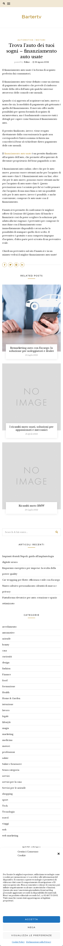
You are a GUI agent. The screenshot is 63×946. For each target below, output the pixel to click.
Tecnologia (8, 811)
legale (5, 716)
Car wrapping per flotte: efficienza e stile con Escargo (31, 580)
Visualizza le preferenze (31, 935)
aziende (6, 638)
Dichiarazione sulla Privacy (38, 942)
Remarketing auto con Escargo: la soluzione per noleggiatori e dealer (31, 349)
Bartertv (31, 17)
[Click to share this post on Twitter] (10, 264)
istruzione (7, 704)
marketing (7, 734)
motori (40, 40)
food (4, 680)
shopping (7, 794)
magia (5, 728)
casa (4, 650)
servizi (6, 776)
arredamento (9, 626)
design (5, 662)
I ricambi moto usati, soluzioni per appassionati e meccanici (31, 428)
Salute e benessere (12, 764)
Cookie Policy (18, 942)
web (4, 829)
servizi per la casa (12, 782)
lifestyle (6, 722)
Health (5, 692)
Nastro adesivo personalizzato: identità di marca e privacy (29, 589)
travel (5, 817)
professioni (8, 752)
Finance (6, 674)
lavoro (6, 710)
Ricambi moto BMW (31, 505)
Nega (31, 927)
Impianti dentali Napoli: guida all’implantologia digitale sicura (28, 559)
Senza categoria (10, 770)
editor (27, 62)
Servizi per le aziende (14, 788)
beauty (5, 644)
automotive (26, 40)
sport (5, 800)
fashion (6, 668)
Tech (5, 806)
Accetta (31, 919)
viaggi (5, 823)
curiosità (7, 656)
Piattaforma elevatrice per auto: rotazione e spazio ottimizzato (29, 600)
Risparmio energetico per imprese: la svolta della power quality (29, 571)
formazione (8, 686)
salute (5, 758)
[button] (58, 853)
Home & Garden (11, 698)
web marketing (10, 835)
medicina (7, 740)
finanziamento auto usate (17, 153)
